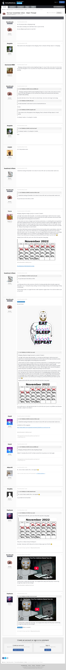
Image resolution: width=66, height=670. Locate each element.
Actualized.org (24, 665)
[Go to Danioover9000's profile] (10, 71)
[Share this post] (61, 21)
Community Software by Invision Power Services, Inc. (33, 668)
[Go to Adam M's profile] (10, 473)
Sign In (55, 2)
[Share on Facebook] (3, 658)
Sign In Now (48, 649)
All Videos (20, 7)
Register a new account (18, 649)
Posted (22, 21)
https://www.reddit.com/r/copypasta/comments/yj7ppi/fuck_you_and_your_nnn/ (33, 427)
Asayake (10, 43)
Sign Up (61, 2)
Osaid (10, 416)
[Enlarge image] (36, 249)
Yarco (10, 211)
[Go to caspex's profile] (10, 153)
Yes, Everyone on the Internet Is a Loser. (25, 266)
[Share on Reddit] (7, 658)
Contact (43, 665)
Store (33, 7)
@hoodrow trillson (21, 301)
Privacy (33, 665)
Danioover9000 (10, 65)
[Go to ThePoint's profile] (10, 516)
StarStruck (13, 14)
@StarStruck (19, 627)
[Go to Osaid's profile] (10, 422)
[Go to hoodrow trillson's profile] (10, 174)
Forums (4, 7)
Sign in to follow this (52, 12)
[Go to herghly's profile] (10, 495)
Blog (27, 7)
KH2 (30, 100)
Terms (29, 665)
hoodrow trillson (9, 168)
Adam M (9, 467)
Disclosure (38, 665)
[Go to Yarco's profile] (10, 217)
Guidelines (12, 7)
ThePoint (10, 510)
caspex (9, 147)
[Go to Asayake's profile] (10, 49)
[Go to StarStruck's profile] (4, 13)
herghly (9, 489)
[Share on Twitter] (5, 658)
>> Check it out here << (40, 473)
